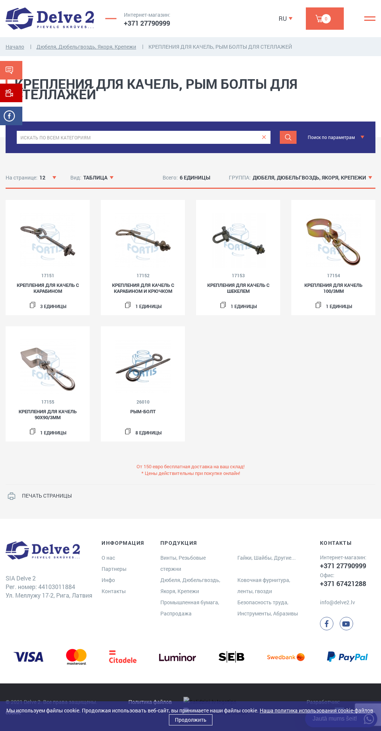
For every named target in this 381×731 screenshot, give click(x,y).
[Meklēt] (288, 137)
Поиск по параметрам (331, 137)
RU (283, 18)
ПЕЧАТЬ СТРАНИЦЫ (47, 495)
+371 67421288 (343, 583)
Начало (15, 46)
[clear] (263, 137)
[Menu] (369, 18)
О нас (108, 557)
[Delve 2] (50, 18)
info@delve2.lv (337, 602)
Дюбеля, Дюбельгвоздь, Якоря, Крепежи (86, 46)
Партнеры (114, 568)
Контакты (114, 591)
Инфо (108, 579)
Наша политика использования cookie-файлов (316, 710)
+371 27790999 (147, 23)
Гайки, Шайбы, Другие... (266, 557)
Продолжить (190, 719)
